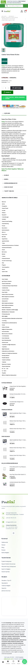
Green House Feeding (7, 221)
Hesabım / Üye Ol (6, 580)
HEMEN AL (8, 92)
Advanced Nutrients (6, 247)
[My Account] (22, 11)
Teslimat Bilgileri (6, 585)
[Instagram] (13, 533)
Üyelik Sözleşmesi (6, 561)
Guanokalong (5, 223)
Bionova (4, 202)
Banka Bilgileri (5, 552)
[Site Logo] (7, 11)
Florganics (4, 206)
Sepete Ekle (18, 88)
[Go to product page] (5, 388)
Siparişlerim (5, 583)
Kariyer (3, 545)
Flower (3, 225)
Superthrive (4, 239)
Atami (3, 249)
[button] (3, 11)
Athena (3, 212)
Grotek (3, 210)
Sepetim (4, 588)
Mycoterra (4, 228)
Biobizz (3, 254)
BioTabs (4, 236)
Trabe (3, 243)
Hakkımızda (5, 542)
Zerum (3, 269)
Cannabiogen (5, 217)
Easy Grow (4, 234)
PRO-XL (3, 232)
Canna (3, 121)
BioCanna (4, 252)
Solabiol (4, 219)
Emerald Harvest (6, 258)
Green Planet (5, 208)
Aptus (3, 204)
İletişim (3, 550)
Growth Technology (7, 260)
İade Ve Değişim (6, 569)
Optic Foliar (4, 271)
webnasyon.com (8, 659)
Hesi (3, 263)
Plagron (4, 265)
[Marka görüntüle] (4, 61)
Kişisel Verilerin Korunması (8, 564)
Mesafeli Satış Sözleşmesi (9, 566)
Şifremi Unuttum (6, 590)
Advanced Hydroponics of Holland (10, 245)
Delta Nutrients (5, 230)
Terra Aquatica (5, 267)
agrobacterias (5, 241)
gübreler (4, 638)
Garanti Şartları (6, 571)
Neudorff (4, 215)
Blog (3, 547)
